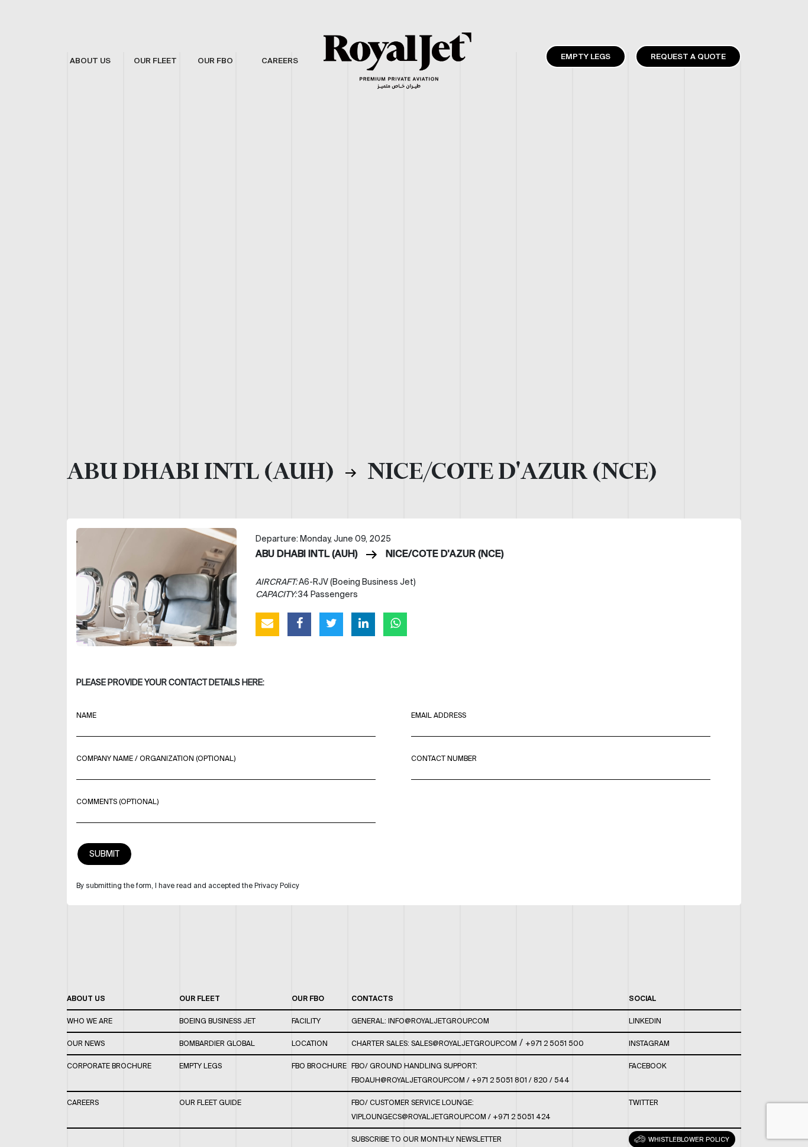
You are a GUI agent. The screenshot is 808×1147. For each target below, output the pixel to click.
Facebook (648, 1066)
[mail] (267, 623)
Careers (83, 1102)
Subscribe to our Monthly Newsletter (426, 1139)
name (86, 715)
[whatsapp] (395, 623)
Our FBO (308, 998)
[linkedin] (363, 623)
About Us (86, 998)
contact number (444, 758)
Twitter (643, 1102)
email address (438, 715)
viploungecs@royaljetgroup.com (418, 1116)
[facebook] (299, 623)
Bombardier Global (217, 1043)
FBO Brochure (319, 1066)
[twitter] (331, 623)
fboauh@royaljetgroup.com (408, 1080)
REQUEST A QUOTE (688, 56)
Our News (86, 1043)
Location (310, 1043)
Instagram (649, 1043)
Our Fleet (199, 998)
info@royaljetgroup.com (438, 1021)
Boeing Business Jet (217, 1021)
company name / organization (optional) (155, 758)
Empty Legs (585, 56)
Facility (306, 1021)
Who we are (89, 1021)
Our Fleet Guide (210, 1102)
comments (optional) (117, 801)
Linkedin (645, 1021)
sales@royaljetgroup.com (464, 1043)
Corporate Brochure (109, 1066)
